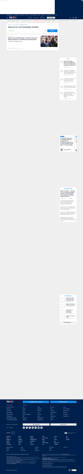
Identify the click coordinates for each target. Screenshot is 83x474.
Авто (24, 407)
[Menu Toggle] (7, 17)
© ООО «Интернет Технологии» (11, 470)
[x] (35, 428)
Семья (51, 419)
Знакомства (22, 15)
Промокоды (16, 15)
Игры (53, 15)
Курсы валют (48, 15)
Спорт (64, 407)
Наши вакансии (9, 414)
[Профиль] (75, 17)
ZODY (56, 15)
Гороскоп (43, 15)
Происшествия (53, 412)
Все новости (16, 24)
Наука (38, 416)
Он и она (52, 407)
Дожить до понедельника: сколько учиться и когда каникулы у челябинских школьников (22, 38)
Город (24, 412)
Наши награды (9, 412)
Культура (39, 410)
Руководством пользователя (47, 458)
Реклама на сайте (10, 407)
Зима (38, 407)
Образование (40, 419)
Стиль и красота (66, 408)
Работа (51, 414)
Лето (38, 412)
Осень (51, 408)
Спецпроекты (66, 416)
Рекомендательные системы (46, 465)
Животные (25, 417)
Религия (52, 417)
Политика (52, 410)
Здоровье (25, 419)
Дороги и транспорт (27, 414)
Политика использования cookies (47, 463)
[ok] (30, 428)
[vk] (27, 428)
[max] (33, 428)
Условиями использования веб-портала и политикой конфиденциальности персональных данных (58, 459)
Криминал (39, 408)
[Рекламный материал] (51, 18)
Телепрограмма (33, 15)
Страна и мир (66, 410)
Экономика (65, 414)
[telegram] (24, 428)
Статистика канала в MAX (11, 419)
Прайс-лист (8, 408)
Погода (27, 15)
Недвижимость (9, 15)
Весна (24, 410)
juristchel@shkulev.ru (32, 462)
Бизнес (24, 408)
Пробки (36, 17)
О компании (8, 410)
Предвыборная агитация (11, 417)
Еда (23, 416)
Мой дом (39, 414)
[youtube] (38, 428)
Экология (65, 412)
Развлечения (53, 416)
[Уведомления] (73, 17)
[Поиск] (70, 17)
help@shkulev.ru (13, 463)
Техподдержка (9, 416)
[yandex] (41, 428)
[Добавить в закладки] (56, 48)
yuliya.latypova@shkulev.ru (65, 454)
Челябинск (10, 24)
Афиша (38, 15)
